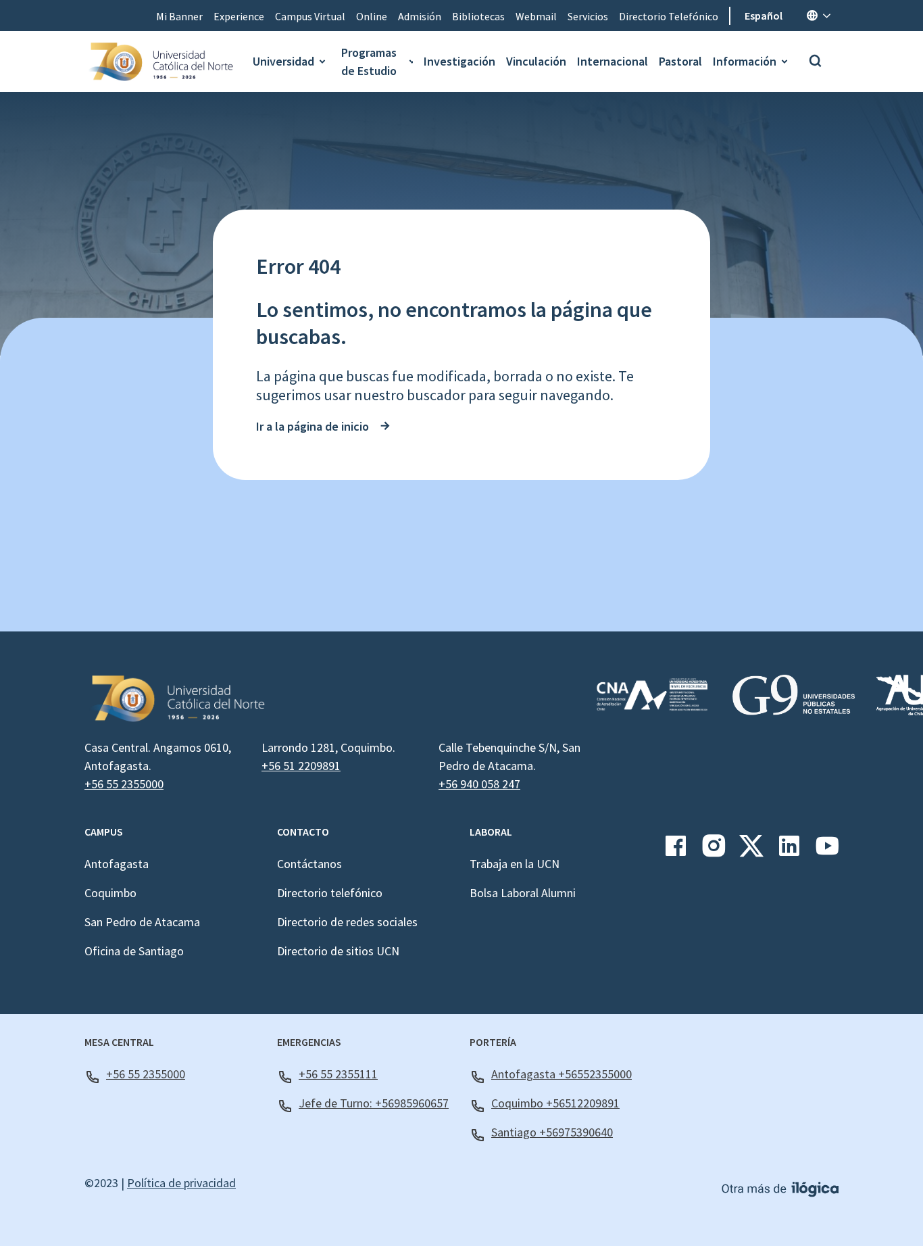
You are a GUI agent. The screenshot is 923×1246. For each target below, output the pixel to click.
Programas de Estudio (369, 61)
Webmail (536, 16)
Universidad (283, 61)
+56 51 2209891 (301, 765)
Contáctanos (309, 863)
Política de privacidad (181, 1183)
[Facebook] (675, 851)
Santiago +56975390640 (552, 1132)
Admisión (419, 16)
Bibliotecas (478, 16)
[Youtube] (827, 851)
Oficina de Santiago (134, 951)
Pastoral (680, 61)
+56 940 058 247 (479, 784)
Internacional (612, 61)
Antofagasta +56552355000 (561, 1074)
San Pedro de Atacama (142, 922)
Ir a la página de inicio (312, 426)
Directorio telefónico (329, 893)
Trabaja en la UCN (514, 863)
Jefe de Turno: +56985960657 (374, 1103)
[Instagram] (713, 851)
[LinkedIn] (789, 851)
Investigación (459, 61)
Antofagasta (116, 863)
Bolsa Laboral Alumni (523, 893)
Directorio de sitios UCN (338, 951)
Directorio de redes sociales (347, 922)
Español (763, 15)
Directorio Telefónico (668, 16)
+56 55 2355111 (338, 1074)
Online (371, 16)
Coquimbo (110, 893)
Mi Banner (179, 16)
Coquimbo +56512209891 (555, 1103)
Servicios (588, 16)
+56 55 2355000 (124, 784)
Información (744, 61)
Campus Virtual (310, 16)
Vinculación (536, 61)
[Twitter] (751, 851)
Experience (239, 16)
